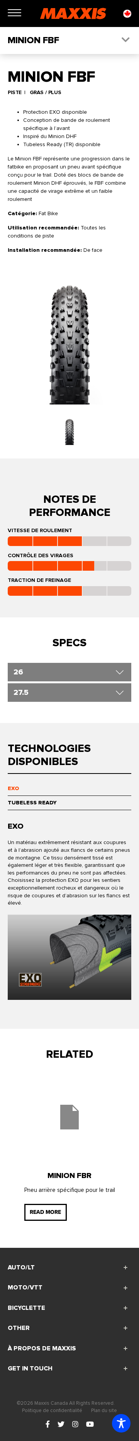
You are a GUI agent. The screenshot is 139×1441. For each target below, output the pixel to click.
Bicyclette (26, 1308)
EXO (13, 788)
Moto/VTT (25, 1287)
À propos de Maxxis (42, 1348)
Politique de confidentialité (52, 1410)
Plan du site (104, 1410)
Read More (45, 1212)
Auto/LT (21, 1267)
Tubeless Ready (32, 802)
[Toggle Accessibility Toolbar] (121, 1423)
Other (19, 1328)
